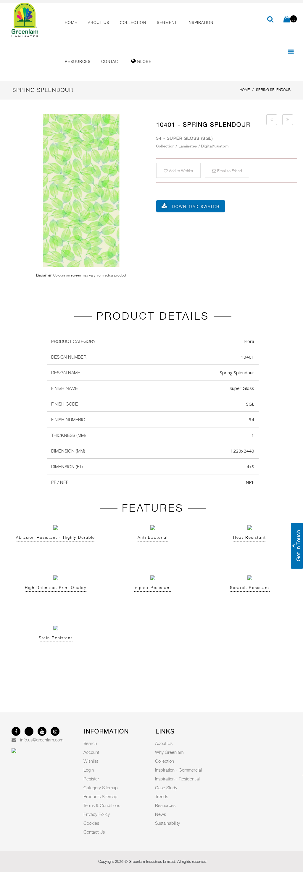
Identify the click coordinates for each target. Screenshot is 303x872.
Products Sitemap (100, 796)
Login (88, 769)
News (160, 814)
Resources (165, 805)
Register (91, 778)
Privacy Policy (96, 814)
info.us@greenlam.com (41, 739)
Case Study (166, 787)
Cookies (91, 823)
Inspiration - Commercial (178, 769)
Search (90, 743)
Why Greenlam (169, 752)
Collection (164, 761)
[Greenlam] (33, 20)
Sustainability (167, 823)
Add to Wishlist (180, 170)
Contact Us (94, 831)
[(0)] (286, 19)
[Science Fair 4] (271, 119)
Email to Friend (229, 170)
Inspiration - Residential (177, 778)
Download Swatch (196, 206)
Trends (161, 796)
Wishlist (90, 761)
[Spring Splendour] (81, 190)
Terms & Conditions (101, 805)
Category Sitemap (100, 787)
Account (91, 752)
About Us (164, 743)
